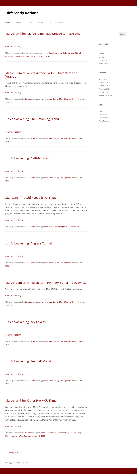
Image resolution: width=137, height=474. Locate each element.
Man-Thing (77, 433)
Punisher (27, 436)
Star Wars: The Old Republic (56, 226)
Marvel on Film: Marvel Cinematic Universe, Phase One (42, 34)
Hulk (64, 53)
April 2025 (102, 79)
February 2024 (104, 89)
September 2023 (105, 95)
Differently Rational (22, 12)
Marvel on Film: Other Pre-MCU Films (30, 400)
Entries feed (103, 114)
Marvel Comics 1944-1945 (69, 99)
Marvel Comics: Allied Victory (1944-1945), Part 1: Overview (45, 283)
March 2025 (103, 82)
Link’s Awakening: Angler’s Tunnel (28, 243)
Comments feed (105, 118)
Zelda (30, 22)
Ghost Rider (62, 433)
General (102, 53)
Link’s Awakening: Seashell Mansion (29, 361)
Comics (28, 99)
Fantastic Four (51, 433)
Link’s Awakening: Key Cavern (25, 322)
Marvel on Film (44, 22)
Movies (28, 53)
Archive (60, 22)
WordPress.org (105, 121)
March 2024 (103, 86)
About (19, 22)
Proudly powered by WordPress (17, 463)
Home (7, 22)
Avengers (44, 53)
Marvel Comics (52, 99)
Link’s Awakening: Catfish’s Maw (27, 158)
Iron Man (70, 53)
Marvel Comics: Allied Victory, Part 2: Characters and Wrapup (41, 74)
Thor (36, 56)
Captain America (55, 53)
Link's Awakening (52, 138)
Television (103, 60)
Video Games (30, 138)
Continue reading (14, 46)
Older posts (11, 452)
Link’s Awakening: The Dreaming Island (32, 119)
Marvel (78, 53)
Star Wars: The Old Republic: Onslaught (32, 197)
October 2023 (104, 92)
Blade (43, 433)
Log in (101, 111)
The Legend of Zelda (68, 138)
